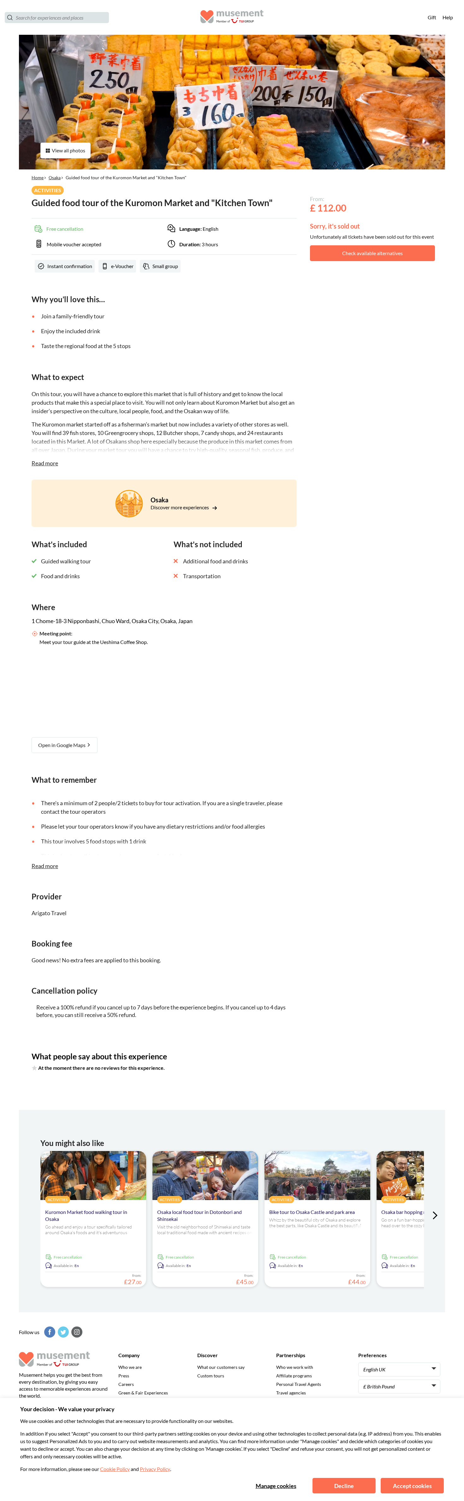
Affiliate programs (294, 1375)
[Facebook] (49, 1332)
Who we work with (294, 1367)
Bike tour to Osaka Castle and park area (312, 1212)
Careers (126, 1384)
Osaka (55, 177)
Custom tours (210, 1375)
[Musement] (232, 17)
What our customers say (221, 1367)
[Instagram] (76, 1332)
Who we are (130, 1367)
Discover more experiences (180, 507)
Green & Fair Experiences (143, 1392)
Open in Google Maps (62, 745)
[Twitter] (62, 1332)
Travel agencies (291, 1392)
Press (123, 1375)
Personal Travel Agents (298, 1384)
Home (38, 177)
